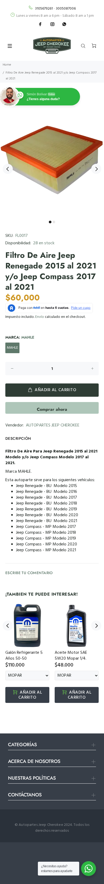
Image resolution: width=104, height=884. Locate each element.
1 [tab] (50, 222)
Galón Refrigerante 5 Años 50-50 (24, 655)
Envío (39, 317)
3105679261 (44, 9)
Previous (8, 169)
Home (7, 64)
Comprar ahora (52, 409)
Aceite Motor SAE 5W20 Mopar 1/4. (71, 655)
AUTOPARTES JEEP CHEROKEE (52, 425)
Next (96, 169)
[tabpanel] (52, 166)
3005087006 (66, 9)
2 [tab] (54, 222)
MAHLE (12, 348)
